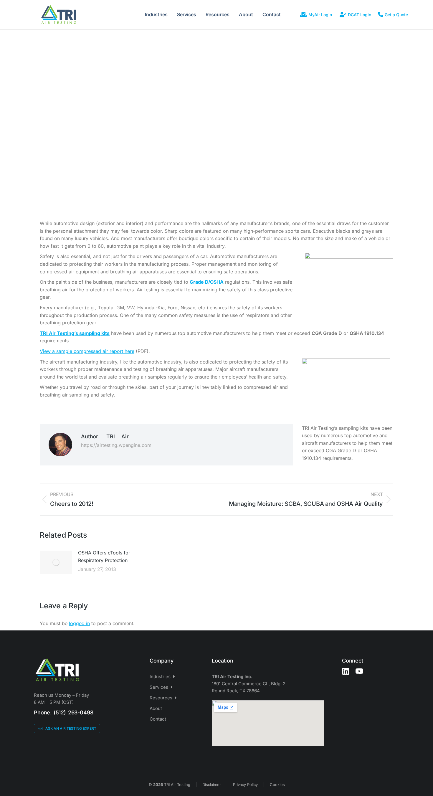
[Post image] (56, 562)
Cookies (277, 784)
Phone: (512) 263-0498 (63, 712)
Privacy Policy (245, 784)
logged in (79, 623)
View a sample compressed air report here (87, 351)
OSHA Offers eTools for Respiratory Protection (104, 556)
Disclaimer (211, 784)
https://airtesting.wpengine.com (116, 445)
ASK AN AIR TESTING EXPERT (70, 728)
